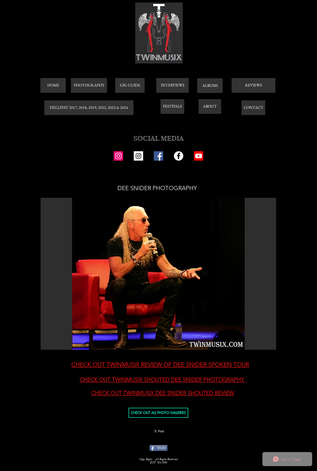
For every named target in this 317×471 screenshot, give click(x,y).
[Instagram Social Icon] (118, 156)
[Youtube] (198, 156)
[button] (158, 274)
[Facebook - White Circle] (178, 156)
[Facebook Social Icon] (158, 156)
